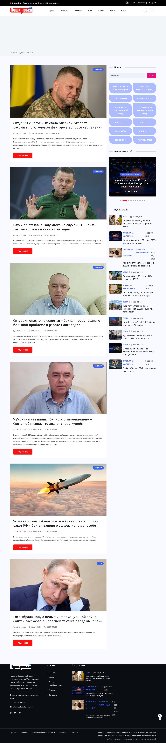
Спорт (101, 10)
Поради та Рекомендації (120, 110)
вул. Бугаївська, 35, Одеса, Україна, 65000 (25, 696)
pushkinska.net (150, 739)
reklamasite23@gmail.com (22, 707)
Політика (65, 10)
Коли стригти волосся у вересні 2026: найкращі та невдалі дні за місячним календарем (131, 181)
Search (151, 76)
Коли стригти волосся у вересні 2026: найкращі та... (42, 3)
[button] (120, 200)
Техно (112, 10)
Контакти (53, 695)
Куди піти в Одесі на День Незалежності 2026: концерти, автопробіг (137, 309)
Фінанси (78, 10)
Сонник (120, 131)
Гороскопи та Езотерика (121, 88)
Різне (123, 10)
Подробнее (23, 156)
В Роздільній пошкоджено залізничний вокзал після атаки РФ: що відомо (138, 352)
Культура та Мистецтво (144, 88)
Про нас (52, 672)
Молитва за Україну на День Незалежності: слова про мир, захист (138, 223)
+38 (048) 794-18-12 (19, 703)
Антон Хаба (20, 133)
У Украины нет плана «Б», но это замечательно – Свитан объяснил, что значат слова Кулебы (52, 421)
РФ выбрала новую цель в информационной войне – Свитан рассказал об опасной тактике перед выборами (58, 619)
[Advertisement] (83, 34)
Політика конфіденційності (56, 683)
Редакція (52, 677)
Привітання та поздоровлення (144, 110)
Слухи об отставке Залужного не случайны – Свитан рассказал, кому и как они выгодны (55, 227)
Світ (90, 10)
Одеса (51, 10)
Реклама (52, 690)
